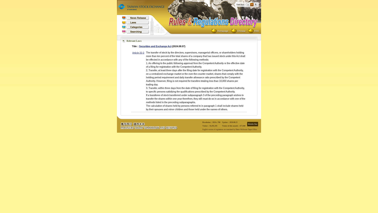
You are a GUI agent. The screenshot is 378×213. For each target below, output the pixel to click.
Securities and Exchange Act (155, 46)
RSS (253, 31)
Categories (135, 27)
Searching (135, 32)
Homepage (220, 31)
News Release (135, 18)
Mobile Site (252, 124)
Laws (135, 22)
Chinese (238, 31)
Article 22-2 (138, 53)
